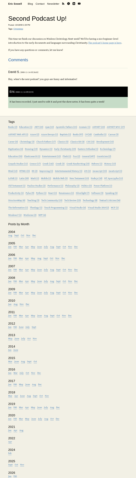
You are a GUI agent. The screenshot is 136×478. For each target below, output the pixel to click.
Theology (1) (36, 207)
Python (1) (41, 193)
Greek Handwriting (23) (78, 163)
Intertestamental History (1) (68, 171)
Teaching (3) (33, 200)
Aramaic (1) (84, 127)
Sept (16, 235)
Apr (27, 246)
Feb (15, 246)
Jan (9, 246)
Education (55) (15, 156)
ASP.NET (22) (98, 127)
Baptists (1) (65, 134)
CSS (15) (90, 141)
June (39, 246)
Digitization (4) (15, 149)
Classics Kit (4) (77, 141)
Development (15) (105, 141)
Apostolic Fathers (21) (66, 127)
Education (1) (25, 127)
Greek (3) (60, 163)
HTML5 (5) (24, 171)
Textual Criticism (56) (109, 200)
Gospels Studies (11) (18, 163)
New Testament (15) (79, 178)
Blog (30, 4)
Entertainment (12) (51, 156)
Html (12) (12, 171)
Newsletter (53, 4)
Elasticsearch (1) (32, 156)
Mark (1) (35, 178)
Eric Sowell (15, 3)
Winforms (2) (30, 215)
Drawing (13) (31, 149)
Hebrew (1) (97, 163)
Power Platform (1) (103, 185)
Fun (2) (76, 156)
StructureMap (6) (16, 200)
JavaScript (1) (115, 171)
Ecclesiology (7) (107, 149)
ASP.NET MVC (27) (116, 127)
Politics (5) (86, 185)
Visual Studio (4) (77, 207)
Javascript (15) (100, 171)
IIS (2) (34, 171)
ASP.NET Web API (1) (18, 134)
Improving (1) (46, 171)
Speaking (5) (111, 193)
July (46, 246)
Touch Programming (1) (55, 207)
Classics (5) (63, 141)
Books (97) (78, 134)
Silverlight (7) (82, 193)
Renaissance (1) (66, 193)
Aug (10, 235)
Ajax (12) (49, 127)
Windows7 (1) (15, 215)
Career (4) (13, 141)
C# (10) (88, 134)
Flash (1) (67, 156)
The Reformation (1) (18, 207)
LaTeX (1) (12, 178)
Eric (12, 91)
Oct (22, 235)
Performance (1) (55, 185)
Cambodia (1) (100, 134)
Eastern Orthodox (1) (88, 149)
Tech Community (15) (51, 200)
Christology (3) (27, 141)
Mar (21, 246)
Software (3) (97, 193)
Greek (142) (48, 163)
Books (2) (12, 127)
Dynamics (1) (46, 149)
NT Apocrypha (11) (113, 178)
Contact (40, 4)
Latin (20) (24, 178)
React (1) (52, 193)
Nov (28, 235)
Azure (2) (34, 134)
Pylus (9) (30, 193)
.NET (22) (38, 127)
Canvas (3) (113, 134)
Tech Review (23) (72, 200)
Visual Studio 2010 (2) (98, 207)
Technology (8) (90, 200)
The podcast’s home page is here (104, 43)
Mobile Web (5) (60, 178)
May (33, 246)
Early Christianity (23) (65, 149)
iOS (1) (87, 171)
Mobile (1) (46, 178)
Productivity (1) (16, 193)
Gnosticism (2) (104, 156)
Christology (18, 29)
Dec (34, 235)
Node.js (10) (96, 178)
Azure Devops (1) (49, 134)
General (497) (88, 156)
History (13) (110, 163)
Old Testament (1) (16, 185)
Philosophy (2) (72, 185)
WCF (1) (115, 207)
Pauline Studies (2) (36, 185)
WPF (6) (42, 215)
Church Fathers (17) (46, 141)
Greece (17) (35, 163)
